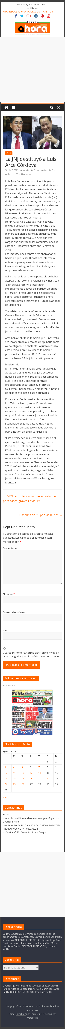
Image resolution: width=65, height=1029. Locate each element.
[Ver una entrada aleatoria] (58, 107)
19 (22, 778)
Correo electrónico (15, 612)
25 (14, 784)
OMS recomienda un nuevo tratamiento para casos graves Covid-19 (31, 498)
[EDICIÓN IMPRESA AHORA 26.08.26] (32, 734)
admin (26, 170)
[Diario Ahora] (6, 107)
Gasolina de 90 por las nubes (40, 515)
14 (39, 772)
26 (22, 784)
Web (5, 630)
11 (14, 772)
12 (22, 772)
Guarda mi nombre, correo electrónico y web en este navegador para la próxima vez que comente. (32, 654)
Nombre (9, 594)
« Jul (5, 797)
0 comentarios (40, 170)
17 (6, 778)
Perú (9, 153)
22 (48, 778)
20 (31, 778)
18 (14, 778)
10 (6, 772)
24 (6, 784)
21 (39, 778)
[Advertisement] (32, 69)
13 (31, 772)
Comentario (11, 548)
